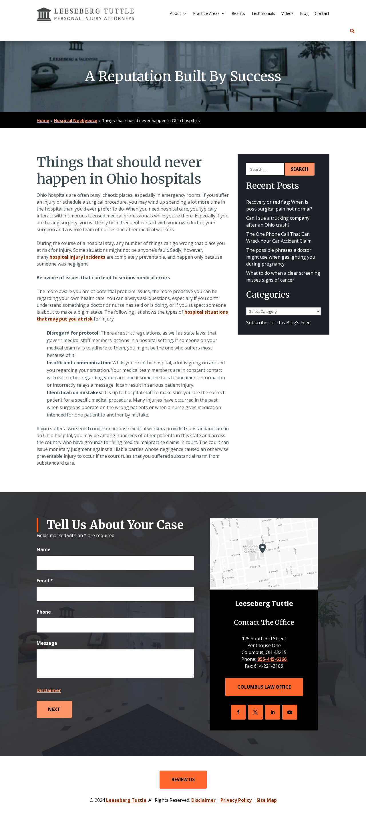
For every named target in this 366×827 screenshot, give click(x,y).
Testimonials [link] (263, 13)
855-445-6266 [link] (272, 659)
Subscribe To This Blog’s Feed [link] (278, 322)
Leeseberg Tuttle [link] (126, 800)
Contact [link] (322, 13)
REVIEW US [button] (183, 779)
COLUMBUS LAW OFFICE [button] (264, 687)
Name (44, 549)
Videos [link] (287, 13)
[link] (85, 14)
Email (45, 580)
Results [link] (238, 13)
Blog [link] (304, 13)
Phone (44, 612)
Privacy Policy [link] (236, 800)
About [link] (175, 13)
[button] (238, 712)
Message (47, 643)
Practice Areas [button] (206, 13)
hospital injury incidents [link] (77, 257)
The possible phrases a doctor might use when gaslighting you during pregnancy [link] (280, 257)
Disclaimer (49, 690)
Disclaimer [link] (203, 800)
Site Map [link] (266, 800)
